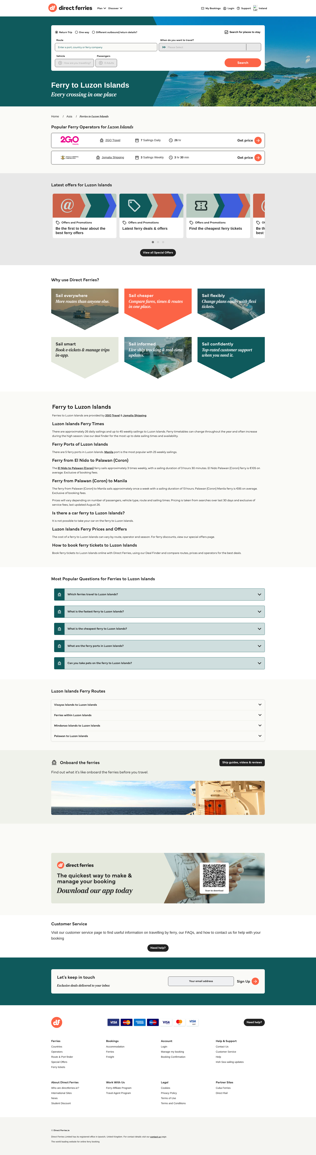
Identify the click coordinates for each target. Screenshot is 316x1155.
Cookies (165, 1087)
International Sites (61, 1093)
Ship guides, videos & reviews (242, 762)
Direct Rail (222, 1093)
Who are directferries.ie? (65, 1087)
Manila (108, 452)
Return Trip (65, 32)
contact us (155, 1137)
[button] (159, 594)
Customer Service (226, 1051)
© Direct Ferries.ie (60, 1130)
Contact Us (222, 1046)
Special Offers (59, 1061)
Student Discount (61, 1103)
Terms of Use (168, 1098)
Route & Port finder (62, 1056)
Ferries (110, 1051)
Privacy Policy (169, 1093)
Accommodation (115, 1046)
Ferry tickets (58, 1067)
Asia (69, 116)
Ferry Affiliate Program (118, 1087)
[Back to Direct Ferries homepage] (70, 8)
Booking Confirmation (173, 1056)
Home (55, 116)
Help (218, 1056)
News (54, 1098)
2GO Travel (112, 415)
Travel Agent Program (118, 1093)
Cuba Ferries (223, 1087)
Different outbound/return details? (116, 32)
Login (164, 1046)
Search (242, 63)
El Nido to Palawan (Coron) (76, 468)
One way (84, 32)
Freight (110, 1056)
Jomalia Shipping (134, 415)
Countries (56, 1046)
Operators (57, 1051)
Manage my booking (172, 1051)
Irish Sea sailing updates (230, 1061)
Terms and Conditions (173, 1103)
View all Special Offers (158, 252)
